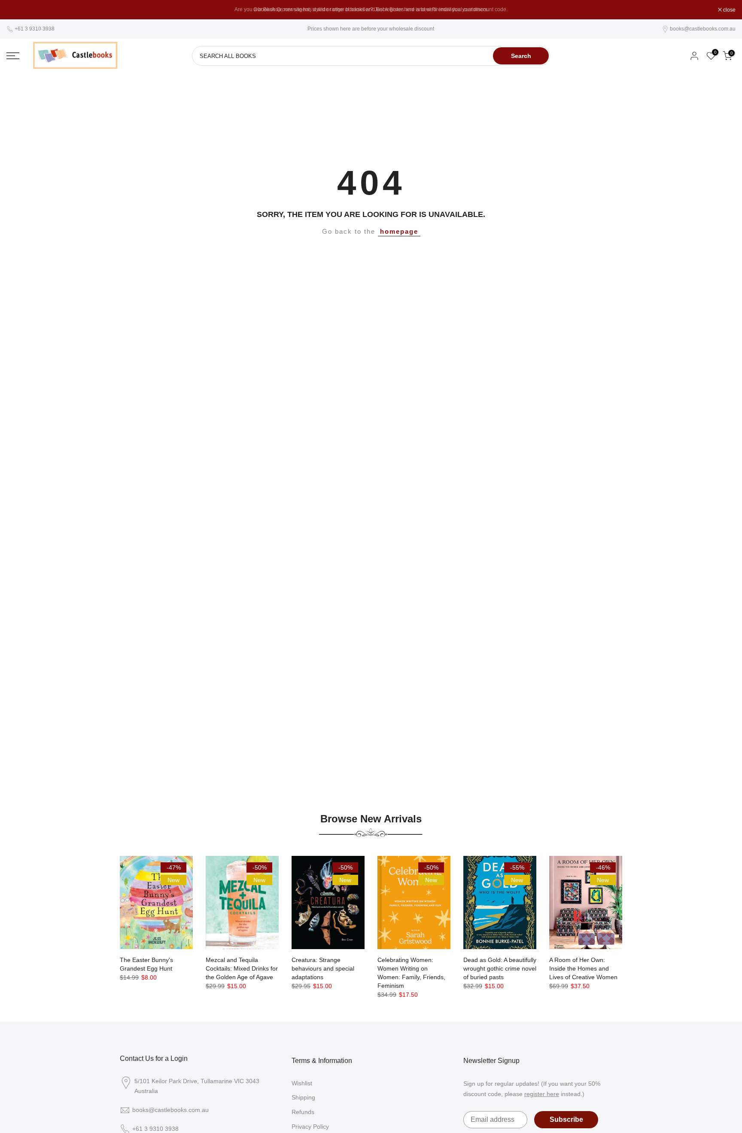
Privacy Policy (310, 1126)
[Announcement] (371, 9)
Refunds (303, 1112)
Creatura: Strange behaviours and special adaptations (323, 968)
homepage (399, 231)
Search (521, 55)
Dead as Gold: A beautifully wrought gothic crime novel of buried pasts (499, 968)
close (17, 9)
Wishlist (302, 1083)
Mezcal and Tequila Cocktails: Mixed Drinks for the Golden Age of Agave (242, 968)
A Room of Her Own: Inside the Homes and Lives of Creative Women (583, 968)
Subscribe (566, 1119)
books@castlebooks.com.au (703, 29)
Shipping (303, 1097)
